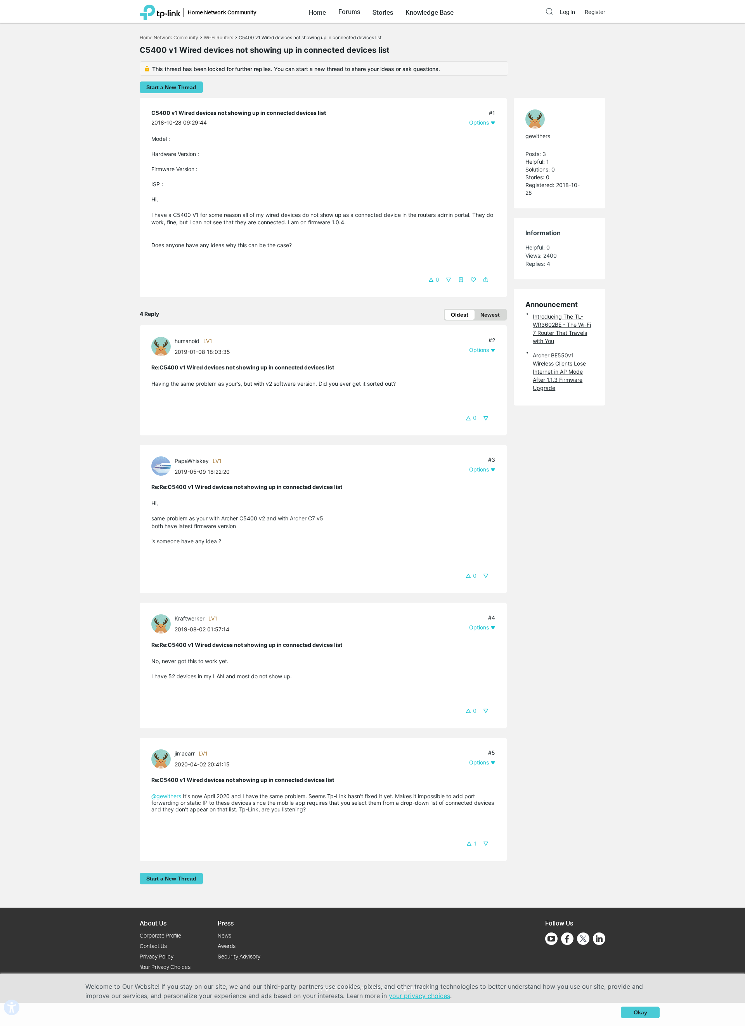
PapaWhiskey (192, 461)
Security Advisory (239, 956)
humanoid (187, 341)
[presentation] (161, 346)
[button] (317, 11)
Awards (227, 946)
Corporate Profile (160, 935)
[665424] (555, 119)
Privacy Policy (156, 956)
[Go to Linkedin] (599, 938)
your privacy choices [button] (419, 996)
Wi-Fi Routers (219, 37)
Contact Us (153, 946)
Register (595, 12)
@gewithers (166, 796)
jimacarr (185, 753)
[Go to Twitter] (583, 939)
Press (226, 923)
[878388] (163, 758)
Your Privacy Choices (165, 967)
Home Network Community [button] (222, 12)
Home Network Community (169, 37)
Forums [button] (349, 12)
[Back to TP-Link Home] (160, 12)
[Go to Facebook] (567, 938)
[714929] (163, 345)
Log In (567, 12)
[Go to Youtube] (551, 938)
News (224, 935)
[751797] (163, 465)
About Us (153, 923)
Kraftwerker (189, 618)
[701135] (163, 623)
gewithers (537, 136)
